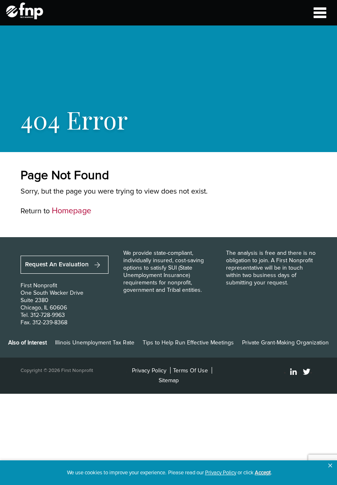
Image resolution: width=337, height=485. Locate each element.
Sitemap (169, 380)
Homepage (71, 211)
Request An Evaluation (57, 264)
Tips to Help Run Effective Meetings (188, 342)
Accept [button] (263, 472)
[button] (330, 465)
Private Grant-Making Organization (285, 342)
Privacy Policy (149, 370)
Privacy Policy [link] (220, 472)
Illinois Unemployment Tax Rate (94, 342)
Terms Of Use (190, 370)
